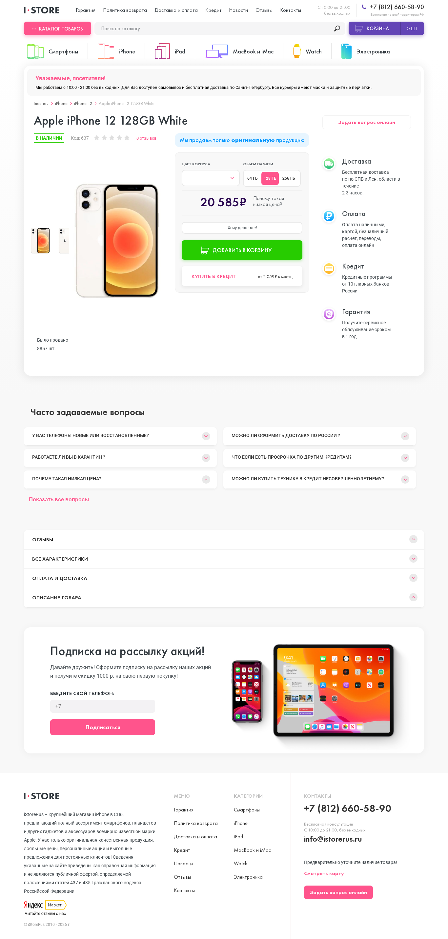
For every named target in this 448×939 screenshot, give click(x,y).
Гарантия (85, 10)
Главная (41, 103)
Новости (238, 10)
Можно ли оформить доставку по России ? (286, 435)
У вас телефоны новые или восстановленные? (90, 435)
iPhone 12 (83, 103)
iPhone (61, 103)
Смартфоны (247, 809)
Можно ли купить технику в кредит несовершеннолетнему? (308, 478)
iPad (238, 836)
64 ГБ (252, 178)
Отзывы (264, 10)
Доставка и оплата (176, 10)
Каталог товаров (61, 29)
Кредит (213, 10)
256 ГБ (288, 178)
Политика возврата (125, 10)
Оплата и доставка (59, 578)
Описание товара (56, 597)
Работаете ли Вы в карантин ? (68, 457)
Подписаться (103, 727)
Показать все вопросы (59, 499)
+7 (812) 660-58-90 (396, 7)
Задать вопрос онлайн (366, 122)
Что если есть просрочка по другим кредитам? (292, 457)
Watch (240, 863)
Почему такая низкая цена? (66, 478)
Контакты (290, 10)
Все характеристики (60, 558)
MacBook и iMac (252, 850)
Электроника (248, 876)
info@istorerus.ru (333, 838)
